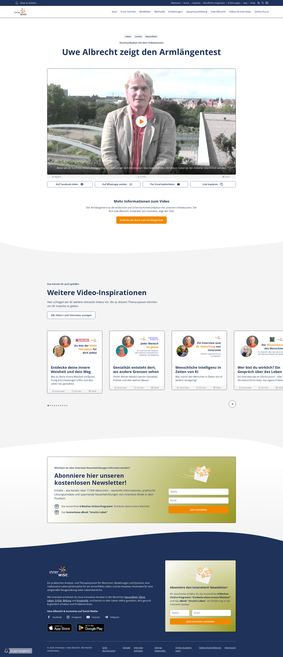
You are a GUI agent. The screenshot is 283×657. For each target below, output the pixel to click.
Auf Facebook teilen (67, 184)
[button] (141, 121)
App (245, 2)
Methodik (159, 11)
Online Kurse (262, 11)
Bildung (67, 600)
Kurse (186, 2)
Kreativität (82, 600)
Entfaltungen (175, 11)
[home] (20, 12)
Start (114, 11)
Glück (142, 597)
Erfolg (58, 600)
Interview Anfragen (138, 649)
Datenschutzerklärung (210, 647)
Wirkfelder (145, 11)
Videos (240, 11)
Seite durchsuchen (108, 649)
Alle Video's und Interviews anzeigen (71, 315)
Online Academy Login (183, 649)
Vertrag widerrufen (160, 649)
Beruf (214, 2)
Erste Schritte (128, 11)
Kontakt (126, 647)
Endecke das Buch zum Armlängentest (141, 220)
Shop (252, 2)
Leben (50, 600)
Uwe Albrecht (218, 11)
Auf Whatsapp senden (114, 184)
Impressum (230, 647)
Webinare (176, 2)
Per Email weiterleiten (162, 184)
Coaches (196, 2)
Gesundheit (131, 597)
